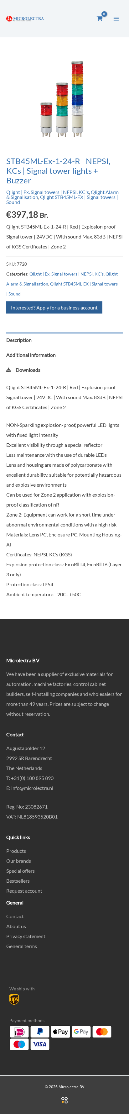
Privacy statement (25, 936)
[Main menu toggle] (116, 18)
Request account (24, 891)
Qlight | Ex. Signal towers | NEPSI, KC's (47, 192)
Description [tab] (19, 340)
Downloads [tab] (28, 370)
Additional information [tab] (31, 355)
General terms (21, 946)
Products (16, 851)
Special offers (20, 871)
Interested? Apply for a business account (54, 307)
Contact (15, 916)
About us (16, 926)
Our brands (18, 861)
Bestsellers (18, 881)
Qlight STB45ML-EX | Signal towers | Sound (62, 199)
